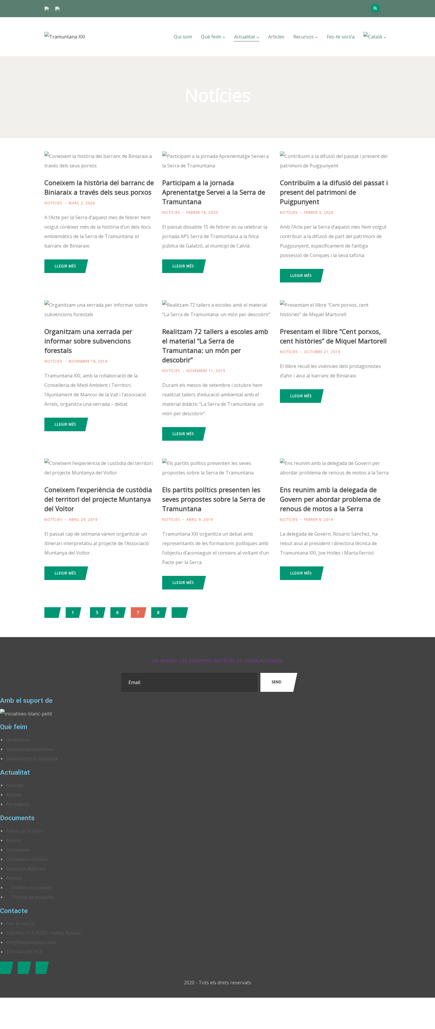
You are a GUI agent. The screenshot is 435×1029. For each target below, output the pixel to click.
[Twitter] (23, 968)
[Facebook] (5, 968)
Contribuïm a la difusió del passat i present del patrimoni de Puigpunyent (334, 192)
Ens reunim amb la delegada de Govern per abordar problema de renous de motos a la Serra (330, 499)
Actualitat (244, 36)
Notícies (53, 203)
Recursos (303, 36)
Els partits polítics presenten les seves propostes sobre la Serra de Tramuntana (213, 499)
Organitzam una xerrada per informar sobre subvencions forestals (88, 341)
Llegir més (65, 266)
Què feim (211, 36)
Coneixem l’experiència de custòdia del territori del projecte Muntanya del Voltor (98, 499)
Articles (276, 36)
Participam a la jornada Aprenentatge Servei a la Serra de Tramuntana (213, 192)
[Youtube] (41, 968)
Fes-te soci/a (341, 36)
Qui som (183, 36)
